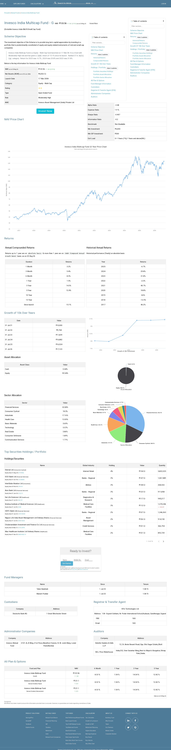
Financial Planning (51, 721)
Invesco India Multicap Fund (30, 13)
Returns (133, 37)
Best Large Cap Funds (72, 737)
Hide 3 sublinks (151, 50)
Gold (47, 734)
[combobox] (68, 4)
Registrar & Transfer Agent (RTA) (142, 70)
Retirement (49, 730)
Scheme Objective (137, 30)
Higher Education (91, 730)
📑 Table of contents (139, 21)
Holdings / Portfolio (137, 49)
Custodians (134, 67)
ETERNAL (21, 473)
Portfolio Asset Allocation (142, 56)
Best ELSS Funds (71, 730)
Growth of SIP (90, 724)
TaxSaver (28, 724)
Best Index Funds (71, 743)
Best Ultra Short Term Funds (74, 740)
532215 (21, 493)
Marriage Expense (91, 734)
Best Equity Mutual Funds (73, 734)
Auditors (133, 76)
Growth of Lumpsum (92, 721)
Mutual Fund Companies (53, 737)
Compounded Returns (140, 43)
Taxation (48, 727)
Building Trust (110, 717)
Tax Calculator (90, 717)
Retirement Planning (92, 727)
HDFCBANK (22, 514)
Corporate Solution (111, 734)
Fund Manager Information (140, 64)
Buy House (89, 737)
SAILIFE (20, 500)
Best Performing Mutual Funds (75, 717)
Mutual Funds (15, 13)
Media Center (110, 730)
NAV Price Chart (136, 33)
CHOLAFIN (21, 527)
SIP (47, 724)
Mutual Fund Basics (52, 717)
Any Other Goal (90, 743)
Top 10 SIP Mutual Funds (73, 724)
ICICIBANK (21, 479)
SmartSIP (28, 721)
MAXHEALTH (22, 534)
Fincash (7, 13)
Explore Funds (30, 727)
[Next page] (163, 541)
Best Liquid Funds (71, 721)
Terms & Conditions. (84, 569)
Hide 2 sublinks (142, 37)
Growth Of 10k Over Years (140, 46)
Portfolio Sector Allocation (142, 58)
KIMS (19, 507)
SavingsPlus (29, 717)
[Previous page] (158, 541)
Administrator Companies (140, 73)
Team (107, 724)
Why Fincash (109, 721)
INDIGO (20, 486)
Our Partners (109, 727)
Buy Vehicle (89, 740)
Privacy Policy (74, 569)
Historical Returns (139, 40)
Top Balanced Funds (72, 727)
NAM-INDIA (21, 521)
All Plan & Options (137, 61)
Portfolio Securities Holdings (142, 53)
